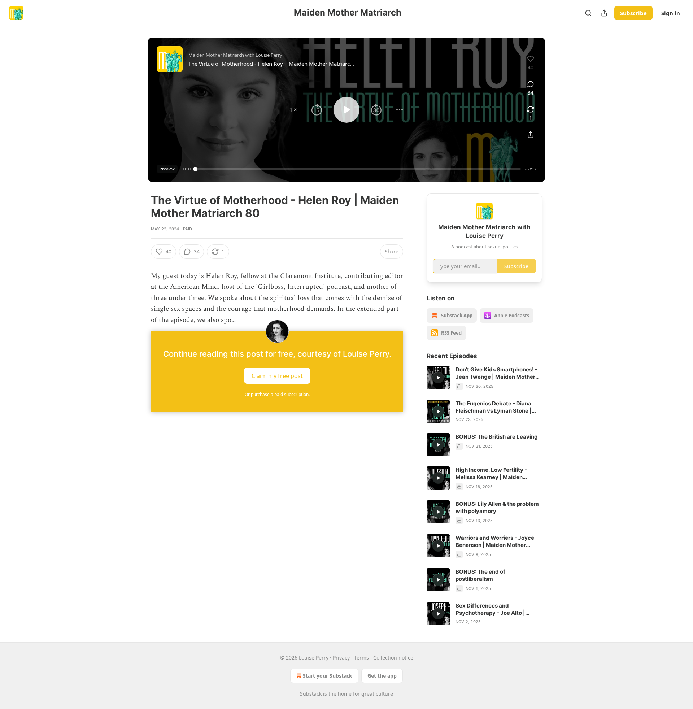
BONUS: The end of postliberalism (480, 575)
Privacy (341, 657)
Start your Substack (327, 675)
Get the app (382, 675)
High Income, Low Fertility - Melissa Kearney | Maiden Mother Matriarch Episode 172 (495, 473)
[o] (438, 377)
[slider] (358, 169)
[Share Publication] (604, 13)
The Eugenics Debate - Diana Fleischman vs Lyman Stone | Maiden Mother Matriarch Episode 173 (494, 407)
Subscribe (633, 13)
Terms (361, 657)
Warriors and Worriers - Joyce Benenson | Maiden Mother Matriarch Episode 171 (495, 541)
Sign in (670, 13)
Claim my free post (277, 376)
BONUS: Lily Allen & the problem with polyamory (497, 507)
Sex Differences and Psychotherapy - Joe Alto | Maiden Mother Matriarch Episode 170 (490, 609)
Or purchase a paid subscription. (277, 394)
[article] (484, 378)
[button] (293, 109)
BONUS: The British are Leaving (497, 436)
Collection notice (393, 657)
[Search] (588, 13)
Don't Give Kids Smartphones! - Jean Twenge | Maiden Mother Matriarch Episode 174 (496, 373)
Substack (311, 693)
